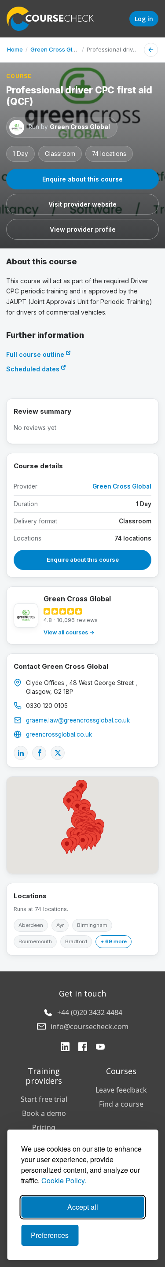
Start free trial (44, 1099)
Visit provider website (82, 204)
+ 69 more (113, 941)
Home (15, 49)
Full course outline (36, 354)
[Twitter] (58, 753)
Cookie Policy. (63, 1180)
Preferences (50, 1235)
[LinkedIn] (21, 753)
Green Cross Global (57, 49)
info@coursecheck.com (89, 1026)
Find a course (121, 1104)
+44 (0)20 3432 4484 (89, 1012)
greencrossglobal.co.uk (59, 734)
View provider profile (83, 229)
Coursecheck (55, 19)
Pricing (43, 1127)
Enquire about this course (82, 179)
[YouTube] (100, 1047)
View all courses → (69, 632)
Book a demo (44, 1113)
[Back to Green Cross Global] (151, 50)
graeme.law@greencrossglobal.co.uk (78, 720)
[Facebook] (39, 753)
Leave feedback (121, 1090)
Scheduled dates (33, 369)
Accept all (82, 1207)
